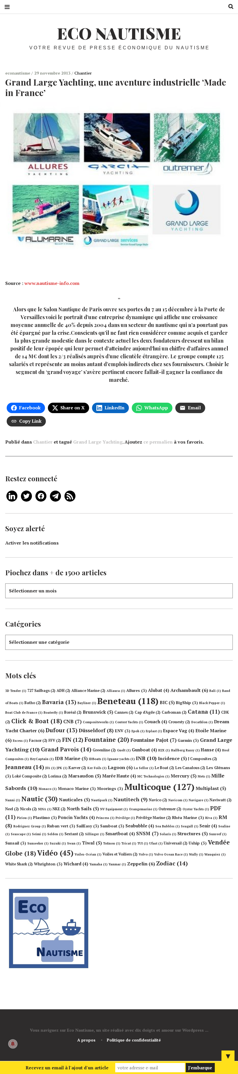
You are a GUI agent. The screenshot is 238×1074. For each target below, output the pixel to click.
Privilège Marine (153, 817)
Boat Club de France (23, 712)
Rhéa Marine (188, 817)
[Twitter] (26, 495)
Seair (208, 826)
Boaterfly (53, 712)
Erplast (154, 731)
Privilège (125, 818)
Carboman (174, 712)
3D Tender (15, 691)
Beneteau (127, 700)
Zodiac (172, 863)
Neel (12, 809)
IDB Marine (71, 758)
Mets (204, 776)
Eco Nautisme (119, 33)
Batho (32, 702)
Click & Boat (36, 721)
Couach (155, 721)
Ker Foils (97, 768)
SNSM (147, 833)
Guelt (124, 750)
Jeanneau (24, 767)
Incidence (172, 758)
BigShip (187, 702)
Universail (175, 843)
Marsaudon (84, 776)
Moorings (110, 788)
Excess (20, 741)
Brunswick (98, 712)
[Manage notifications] (12, 1043)
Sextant (74, 833)
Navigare (198, 800)
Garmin (188, 740)
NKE (59, 809)
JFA (50, 768)
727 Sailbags (41, 690)
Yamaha (98, 864)
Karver (77, 767)
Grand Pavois (66, 749)
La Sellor (144, 768)
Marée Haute (119, 776)
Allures (136, 690)
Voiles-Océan (88, 854)
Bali (215, 691)
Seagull (189, 826)
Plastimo (45, 817)
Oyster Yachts (196, 809)
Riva (211, 818)
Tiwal (92, 843)
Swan (74, 843)
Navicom (177, 800)
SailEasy (87, 826)
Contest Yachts (129, 722)
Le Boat (164, 767)
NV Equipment (114, 809)
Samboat (112, 826)
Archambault (189, 690)
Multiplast (211, 788)
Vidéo (55, 853)
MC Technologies (153, 776)
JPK (62, 768)
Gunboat (144, 750)
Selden (55, 834)
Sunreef (217, 834)
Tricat (128, 843)
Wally (196, 854)
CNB (72, 721)
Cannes (124, 712)
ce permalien (158, 442)
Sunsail (15, 843)
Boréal (73, 712)
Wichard (76, 864)
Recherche (229, 6)
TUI (142, 843)
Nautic (39, 798)
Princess (105, 818)
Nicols (28, 809)
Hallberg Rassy (185, 750)
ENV (122, 730)
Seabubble (139, 826)
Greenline (104, 750)
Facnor (38, 740)
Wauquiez (215, 854)
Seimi (39, 834)
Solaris (168, 834)
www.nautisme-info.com (52, 283)
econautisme (18, 73)
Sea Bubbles (167, 826)
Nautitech (130, 799)
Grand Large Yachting (97, 442)
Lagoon (120, 767)
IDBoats (97, 759)
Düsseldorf (96, 730)
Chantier (83, 73)
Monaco (48, 789)
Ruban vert (61, 826)
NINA (44, 809)
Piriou (24, 818)
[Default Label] (11, 495)
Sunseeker (37, 843)
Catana (204, 711)
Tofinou (111, 843)
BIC (167, 702)
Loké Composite (29, 776)
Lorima (57, 776)
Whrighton (48, 864)
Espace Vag (178, 730)
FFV (54, 740)
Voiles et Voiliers (120, 854)
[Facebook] (40, 495)
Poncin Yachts (76, 817)
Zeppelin (141, 863)
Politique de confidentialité (134, 1040)
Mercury (183, 776)
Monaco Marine (77, 788)
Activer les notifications (32, 543)
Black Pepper (212, 703)
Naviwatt (221, 800)
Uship (198, 843)
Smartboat (120, 833)
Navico (158, 800)
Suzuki (58, 843)
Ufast (156, 843)
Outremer (169, 809)
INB (146, 758)
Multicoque (159, 786)
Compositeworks (98, 722)
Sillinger (94, 834)
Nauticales (74, 799)
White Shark (19, 864)
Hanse (211, 750)
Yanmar (117, 864)
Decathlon (202, 722)
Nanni (12, 800)
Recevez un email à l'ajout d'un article (67, 1068)
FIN (72, 739)
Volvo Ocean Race (171, 854)
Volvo (146, 854)
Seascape (21, 834)
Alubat (158, 690)
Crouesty (179, 721)
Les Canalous (190, 767)
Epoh (138, 731)
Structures (192, 833)
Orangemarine (143, 809)
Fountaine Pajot (153, 740)
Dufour (61, 730)
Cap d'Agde (148, 712)
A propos (86, 1040)
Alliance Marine (88, 690)
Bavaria (59, 702)
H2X (164, 750)
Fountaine (106, 739)
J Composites (202, 758)
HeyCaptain (42, 759)
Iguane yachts (121, 759)
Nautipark (101, 800)
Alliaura (116, 691)
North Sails (83, 808)
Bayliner (86, 703)
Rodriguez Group (29, 826)
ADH (63, 690)
